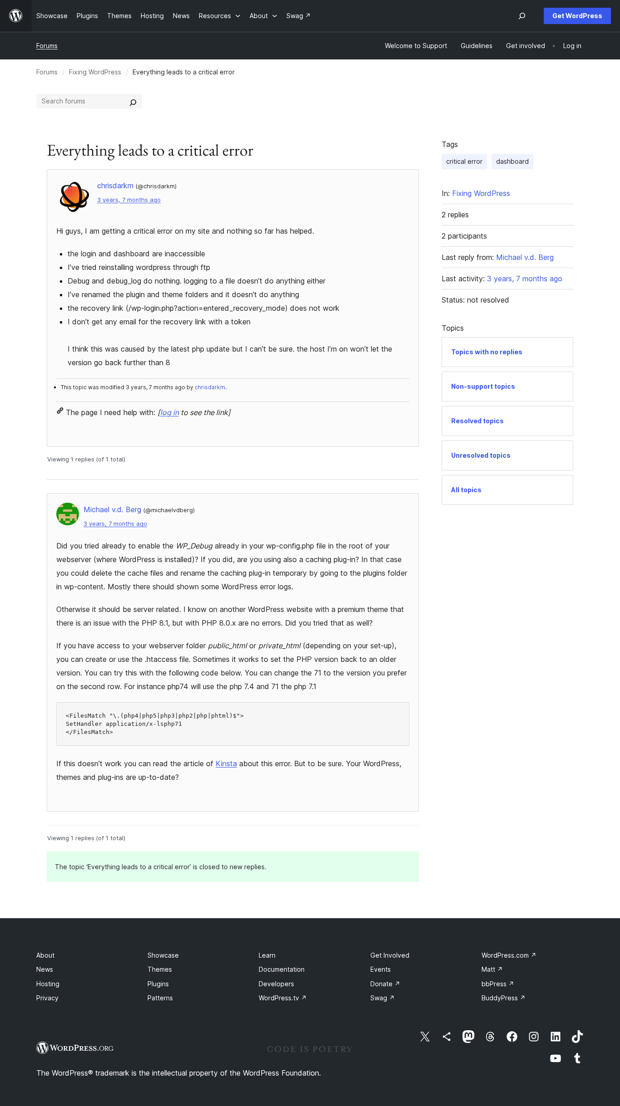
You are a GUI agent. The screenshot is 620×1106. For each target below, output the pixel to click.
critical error (464, 161)
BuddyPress (504, 998)
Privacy (47, 998)
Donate (385, 984)
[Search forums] (133, 101)
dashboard (512, 161)
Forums (47, 45)
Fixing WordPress (95, 72)
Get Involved (389, 955)
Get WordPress (577, 16)
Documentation (282, 969)
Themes (160, 969)
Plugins (158, 984)
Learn (267, 955)
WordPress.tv (283, 998)
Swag (382, 998)
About (45, 955)
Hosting (47, 984)
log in (169, 412)
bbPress (498, 984)
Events (380, 969)
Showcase (163, 955)
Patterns (160, 998)
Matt (492, 969)
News (44, 969)
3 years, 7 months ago (129, 199)
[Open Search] (522, 16)
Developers (276, 984)
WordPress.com (509, 955)
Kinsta (226, 763)
